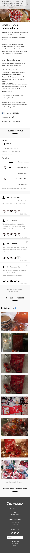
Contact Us (15, 525)
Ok (15, 7)
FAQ (15, 512)
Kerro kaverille (6, 117)
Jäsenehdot (15, 541)
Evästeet (15, 543)
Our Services (15, 523)
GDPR (15, 546)
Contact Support (15, 514)
